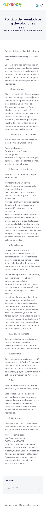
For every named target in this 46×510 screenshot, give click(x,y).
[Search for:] (23, 487)
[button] (31, 4)
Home (21, 28)
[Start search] (42, 5)
